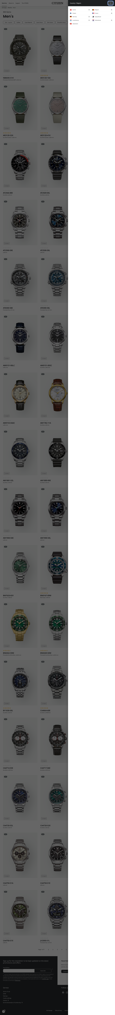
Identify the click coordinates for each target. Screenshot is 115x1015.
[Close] (110, 3)
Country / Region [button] (75, 3)
